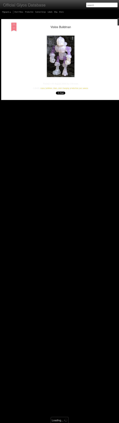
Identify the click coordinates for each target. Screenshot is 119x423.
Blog (55, 12)
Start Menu (19, 12)
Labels (50, 12)
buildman (49, 88)
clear (55, 88)
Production (29, 12)
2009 (42, 88)
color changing (63, 88)
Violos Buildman (61, 27)
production (74, 88)
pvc (80, 88)
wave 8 (85, 88)
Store (61, 12)
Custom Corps (40, 12)
